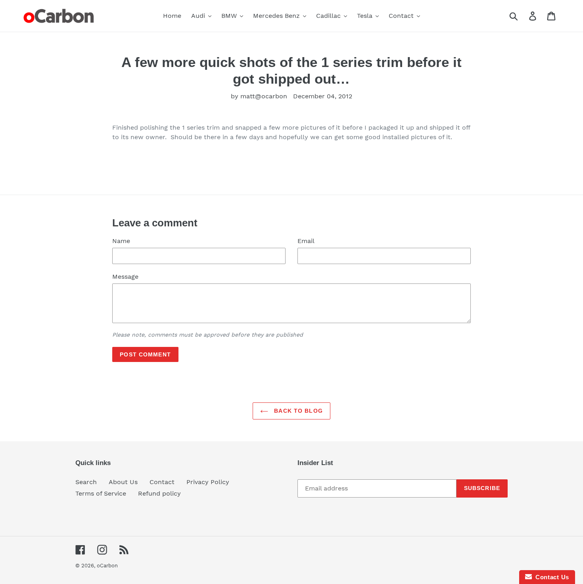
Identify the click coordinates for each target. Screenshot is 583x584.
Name (121, 241)
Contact (162, 482)
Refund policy (159, 493)
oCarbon (107, 566)
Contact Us (550, 577)
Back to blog (297, 411)
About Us (123, 482)
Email (306, 241)
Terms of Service (100, 493)
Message (125, 276)
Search (86, 482)
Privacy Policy (207, 482)
